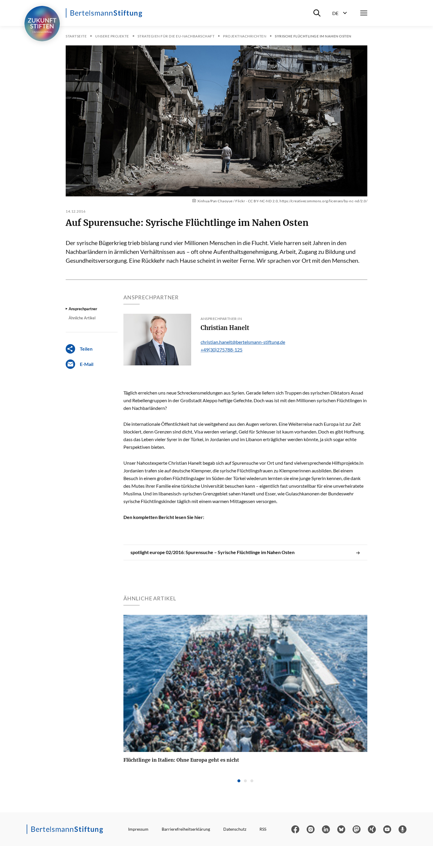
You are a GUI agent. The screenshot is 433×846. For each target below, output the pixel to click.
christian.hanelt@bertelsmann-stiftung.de (243, 342)
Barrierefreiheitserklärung (186, 829)
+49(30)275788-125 (221, 349)
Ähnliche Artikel (82, 318)
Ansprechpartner (83, 308)
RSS (263, 829)
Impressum (138, 829)
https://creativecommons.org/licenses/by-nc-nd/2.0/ (323, 201)
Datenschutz (234, 829)
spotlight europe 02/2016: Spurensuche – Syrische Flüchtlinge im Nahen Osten (212, 552)
